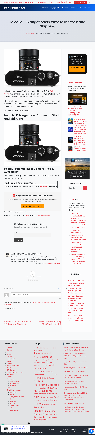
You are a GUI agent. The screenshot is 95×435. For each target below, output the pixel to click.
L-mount (36, 388)
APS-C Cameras (43, 356)
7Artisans (13, 392)
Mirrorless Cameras (40, 393)
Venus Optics (14, 406)
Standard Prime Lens (44, 411)
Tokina (12, 403)
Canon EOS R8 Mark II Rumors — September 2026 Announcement (75, 318)
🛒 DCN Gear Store (80, 2)
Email (15, 232)
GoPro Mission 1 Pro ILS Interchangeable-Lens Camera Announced (76, 283)
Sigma (12, 399)
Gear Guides (14, 381)
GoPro (9, 357)
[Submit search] (85, 188)
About (51, 429)
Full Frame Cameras (44, 215)
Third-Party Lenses (14, 390)
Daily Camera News (14, 7)
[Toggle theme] (89, 2)
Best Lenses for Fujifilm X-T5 (73, 403)
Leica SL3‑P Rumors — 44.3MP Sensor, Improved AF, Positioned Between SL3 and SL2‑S (78, 259)
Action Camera (38, 350)
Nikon (64, 2)
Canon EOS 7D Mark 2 (39, 362)
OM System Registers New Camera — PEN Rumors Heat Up (75, 298)
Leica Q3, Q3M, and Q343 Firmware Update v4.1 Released (78, 237)
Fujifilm (70, 2)
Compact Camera (43, 371)
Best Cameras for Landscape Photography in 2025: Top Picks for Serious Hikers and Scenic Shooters (76, 409)
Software (53, 404)
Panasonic (10, 374)
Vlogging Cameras (52, 417)
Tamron (13, 401)
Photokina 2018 (38, 400)
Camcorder (55, 360)
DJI (8, 352)
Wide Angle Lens (41, 420)
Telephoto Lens (40, 417)
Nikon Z (38, 396)
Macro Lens (42, 388)
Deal (56, 375)
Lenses (9, 363)
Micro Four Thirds (13, 365)
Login (59, 288)
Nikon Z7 (51, 397)
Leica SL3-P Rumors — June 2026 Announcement (78, 230)
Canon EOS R (49, 362)
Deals (79, 8)
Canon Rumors (9, 2)
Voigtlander (14, 410)
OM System (11, 370)
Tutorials (13, 385)
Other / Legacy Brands (15, 372)
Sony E (38, 407)
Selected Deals (75, 82)
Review (53, 400)
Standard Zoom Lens (43, 414)
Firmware (87, 8)
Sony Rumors (19, 2)
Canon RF (49, 365)
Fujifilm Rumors (41, 2)
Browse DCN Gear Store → (32, 206)
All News (45, 8)
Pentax (9, 377)
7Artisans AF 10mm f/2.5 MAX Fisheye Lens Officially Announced (76, 291)
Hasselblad (11, 359)
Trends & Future (15, 383)
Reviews (65, 8)
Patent (56, 397)
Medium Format (52, 388)
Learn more (35, 212)
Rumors (72, 8)
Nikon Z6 (45, 397)
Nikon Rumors (29, 2)
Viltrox (12, 408)
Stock (55, 414)
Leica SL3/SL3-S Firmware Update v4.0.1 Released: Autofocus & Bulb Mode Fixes (77, 247)
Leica (27, 215)
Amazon (43, 186)
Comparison (39, 375)
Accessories (51, 348)
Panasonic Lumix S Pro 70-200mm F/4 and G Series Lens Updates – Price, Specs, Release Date (76, 308)
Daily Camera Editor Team (52, 263)
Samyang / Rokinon (17, 397)
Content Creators (49, 375)
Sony (58, 2)
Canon (52, 2)
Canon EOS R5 (38, 365)
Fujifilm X (39, 381)
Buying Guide (55, 8)
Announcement (42, 353)
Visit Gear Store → (77, 69)
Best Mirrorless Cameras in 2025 (75, 371)
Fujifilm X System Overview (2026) (75, 368)
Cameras (10, 348)
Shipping (47, 404)
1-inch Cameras (40, 348)
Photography (11, 379)
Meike (12, 394)
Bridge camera (38, 360)
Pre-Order (46, 400)
